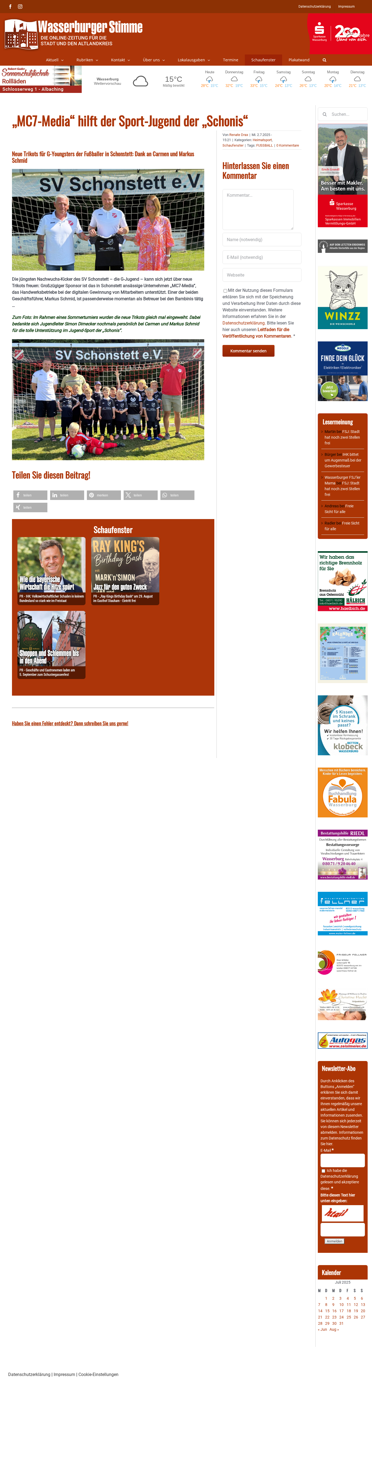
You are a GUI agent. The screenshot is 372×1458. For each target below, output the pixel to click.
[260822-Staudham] (125, 540)
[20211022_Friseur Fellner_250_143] (343, 950)
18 (349, 1311)
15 (327, 1311)
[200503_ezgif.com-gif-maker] (343, 698)
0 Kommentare (287, 145)
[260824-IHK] (51, 540)
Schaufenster (232, 145)
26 (356, 1317)
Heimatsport (262, 140)
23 (334, 1317)
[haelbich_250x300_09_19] (343, 554)
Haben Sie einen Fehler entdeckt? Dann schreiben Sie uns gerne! (70, 723)
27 (363, 1317)
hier (329, 1144)
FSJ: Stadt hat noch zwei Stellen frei (342, 437)
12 (356, 1304)
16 (334, 1311)
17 (341, 1311)
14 (320, 1311)
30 (334, 1323)
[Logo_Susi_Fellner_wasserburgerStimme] (343, 894)
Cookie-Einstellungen (98, 1374)
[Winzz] (343, 268)
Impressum (64, 1374)
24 (341, 1317)
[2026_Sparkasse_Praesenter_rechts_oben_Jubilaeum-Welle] (339, 16)
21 (320, 1317)
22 (327, 1317)
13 (363, 1304)
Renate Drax (238, 135)
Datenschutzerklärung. (244, 323)
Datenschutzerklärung (339, 1176)
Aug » (334, 1329)
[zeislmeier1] (343, 1035)
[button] (324, 59)
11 (349, 1304)
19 (356, 1311)
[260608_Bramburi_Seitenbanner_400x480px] (343, 626)
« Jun (322, 1329)
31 (341, 1323)
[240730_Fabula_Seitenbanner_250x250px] (343, 770)
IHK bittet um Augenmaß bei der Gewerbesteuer (343, 460)
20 (363, 1311)
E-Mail (327, 1150)
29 (327, 1323)
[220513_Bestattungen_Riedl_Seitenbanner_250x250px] (343, 832)
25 (349, 1317)
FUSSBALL (264, 145)
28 (320, 1323)
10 (341, 1304)
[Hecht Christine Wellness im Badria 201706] (343, 991)
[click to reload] (343, 1213)
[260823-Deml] (51, 614)
